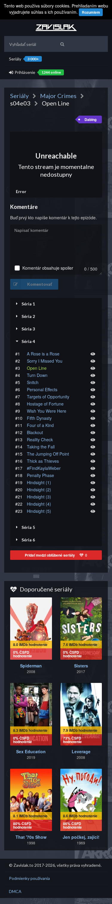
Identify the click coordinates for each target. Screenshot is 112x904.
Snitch (33, 382)
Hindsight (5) (39, 511)
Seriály (24, 58)
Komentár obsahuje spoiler (47, 268)
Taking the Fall (41, 447)
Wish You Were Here (46, 411)
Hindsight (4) (39, 504)
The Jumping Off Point (48, 454)
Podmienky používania (29, 878)
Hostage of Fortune (45, 404)
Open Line (37, 368)
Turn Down (37, 375)
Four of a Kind (40, 425)
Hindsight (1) (39, 482)
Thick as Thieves (43, 461)
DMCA (15, 891)
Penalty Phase (40, 475)
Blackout (35, 432)
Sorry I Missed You (44, 361)
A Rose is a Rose (43, 354)
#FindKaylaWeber (44, 468)
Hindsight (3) (39, 497)
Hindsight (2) (39, 490)
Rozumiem (91, 12)
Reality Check (40, 439)
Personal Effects (42, 389)
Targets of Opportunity (48, 397)
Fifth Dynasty (39, 418)
